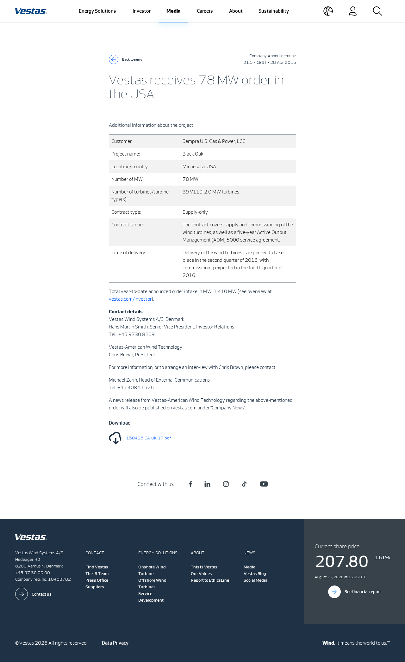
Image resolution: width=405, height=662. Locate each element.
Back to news (132, 59)
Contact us (42, 594)
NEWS (249, 552)
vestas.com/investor (130, 299)
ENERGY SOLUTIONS (158, 552)
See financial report (363, 591)
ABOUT (197, 552)
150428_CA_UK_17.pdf (148, 438)
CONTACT (94, 552)
